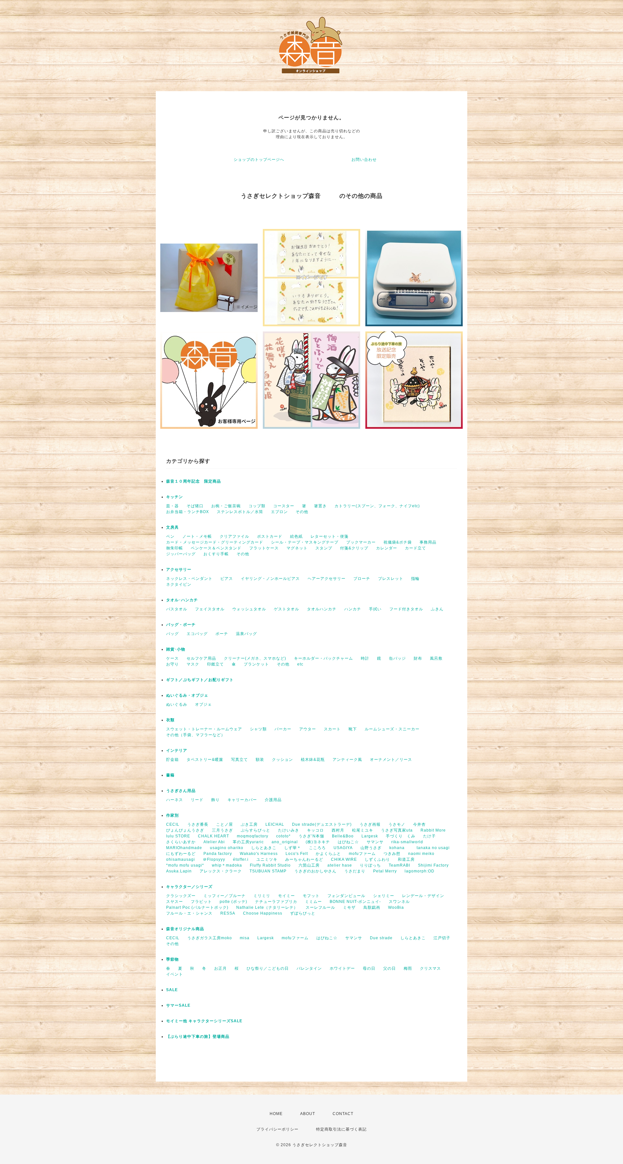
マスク (193, 664)
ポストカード (269, 536)
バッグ (172, 633)
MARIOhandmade (184, 848)
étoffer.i (241, 859)
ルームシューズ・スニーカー (392, 729)
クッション (282, 759)
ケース (172, 658)
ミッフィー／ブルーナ (224, 896)
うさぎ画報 (370, 824)
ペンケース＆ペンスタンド (216, 548)
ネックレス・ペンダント (189, 578)
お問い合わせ (364, 159)
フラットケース (264, 548)
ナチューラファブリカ (276, 901)
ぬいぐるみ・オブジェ (187, 695)
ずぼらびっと (302, 913)
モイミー (286, 896)
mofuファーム (362, 853)
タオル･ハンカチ (182, 600)
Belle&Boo (343, 836)
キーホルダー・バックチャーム (323, 658)
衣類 (170, 720)
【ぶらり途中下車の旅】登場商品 (197, 1036)
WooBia (396, 907)
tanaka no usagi (433, 848)
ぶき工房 (249, 824)
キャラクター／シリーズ (189, 886)
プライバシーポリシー (277, 1129)
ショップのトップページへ (259, 159)
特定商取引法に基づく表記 (341, 1129)
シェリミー (383, 896)
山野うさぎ (371, 848)
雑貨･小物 (175, 649)
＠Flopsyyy (214, 859)
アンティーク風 (347, 759)
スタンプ (323, 548)
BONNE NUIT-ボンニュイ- (355, 901)
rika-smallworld (407, 842)
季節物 (172, 959)
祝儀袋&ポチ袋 (398, 542)
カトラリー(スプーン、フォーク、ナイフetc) (377, 506)
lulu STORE (178, 836)
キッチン (174, 497)
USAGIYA (343, 848)
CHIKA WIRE (344, 859)
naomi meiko (423, 853)
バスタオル (176, 609)
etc (300, 664)
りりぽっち (370, 865)
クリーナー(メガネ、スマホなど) (255, 658)
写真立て (239, 759)
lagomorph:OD (419, 871)
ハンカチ (352, 609)
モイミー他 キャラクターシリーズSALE (204, 1021)
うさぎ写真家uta (397, 830)
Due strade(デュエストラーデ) (322, 824)
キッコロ (315, 830)
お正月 (220, 968)
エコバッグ (197, 633)
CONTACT (343, 1113)
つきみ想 (392, 853)
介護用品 (273, 800)
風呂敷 (436, 658)
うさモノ (396, 824)
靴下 (352, 729)
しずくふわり (377, 859)
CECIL (172, 824)
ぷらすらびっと (255, 830)
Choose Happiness (262, 913)
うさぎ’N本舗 (311, 836)
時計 (365, 658)
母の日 (369, 968)
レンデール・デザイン (423, 896)
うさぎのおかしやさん (315, 871)
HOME (276, 1113)
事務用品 (428, 542)
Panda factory (217, 853)
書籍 (170, 775)
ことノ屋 (224, 824)
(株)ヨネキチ (318, 842)
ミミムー (313, 901)
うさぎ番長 (197, 824)
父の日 (389, 968)
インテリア (176, 750)
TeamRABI (399, 865)
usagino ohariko (226, 848)
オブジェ (203, 704)
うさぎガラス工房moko (209, 938)
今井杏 (419, 824)
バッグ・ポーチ (181, 624)
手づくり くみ (400, 836)
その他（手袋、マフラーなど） (195, 735)
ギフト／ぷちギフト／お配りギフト (200, 680)
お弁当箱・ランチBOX (187, 512)
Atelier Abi (214, 842)
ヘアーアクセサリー (327, 578)
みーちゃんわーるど (304, 859)
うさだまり (354, 871)
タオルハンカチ (321, 609)
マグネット (297, 548)
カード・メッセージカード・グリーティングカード (214, 542)
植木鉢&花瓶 (313, 759)
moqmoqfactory (252, 836)
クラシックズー (181, 896)
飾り (215, 800)
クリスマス (430, 968)
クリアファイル (234, 536)
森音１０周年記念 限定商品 (193, 481)
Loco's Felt (297, 853)
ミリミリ (261, 896)
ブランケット (256, 664)
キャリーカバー (242, 800)
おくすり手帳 (216, 554)
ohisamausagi (180, 859)
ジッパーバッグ (181, 554)
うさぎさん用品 (181, 790)
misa (245, 938)
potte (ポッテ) (233, 901)
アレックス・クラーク (221, 871)
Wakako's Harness (259, 853)
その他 (302, 512)
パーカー (283, 729)
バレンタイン (309, 968)
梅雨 (408, 968)
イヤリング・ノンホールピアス (270, 578)
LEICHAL (274, 824)
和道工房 (406, 859)
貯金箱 (172, 759)
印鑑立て (215, 664)
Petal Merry (385, 871)
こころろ (317, 848)
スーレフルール (320, 907)
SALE (172, 990)
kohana (399, 848)
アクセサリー (178, 569)
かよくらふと (328, 853)
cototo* (283, 836)
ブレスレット (390, 578)
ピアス (226, 578)
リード (197, 800)
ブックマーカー (361, 542)
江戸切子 (442, 938)
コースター (283, 506)
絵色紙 (296, 536)
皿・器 (172, 506)
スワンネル (399, 901)
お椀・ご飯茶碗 (226, 506)
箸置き (320, 506)
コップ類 (257, 506)
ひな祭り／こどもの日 (268, 968)
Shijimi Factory (433, 865)
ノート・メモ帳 (197, 536)
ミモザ (349, 907)
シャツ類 (258, 729)
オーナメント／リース (391, 759)
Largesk (369, 836)
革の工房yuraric (248, 842)
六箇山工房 (309, 865)
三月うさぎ (222, 830)
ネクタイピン (178, 584)
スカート (332, 729)
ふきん (437, 609)
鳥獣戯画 (371, 907)
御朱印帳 (174, 548)
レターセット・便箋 (329, 536)
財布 (418, 658)
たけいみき (288, 830)
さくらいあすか (181, 842)
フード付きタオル (406, 609)
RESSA (227, 913)
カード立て (415, 548)
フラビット (201, 901)
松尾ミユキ (362, 830)
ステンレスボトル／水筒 (240, 512)
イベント (174, 974)
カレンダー (386, 548)
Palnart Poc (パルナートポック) (197, 907)
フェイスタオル (210, 609)
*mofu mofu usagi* (185, 865)
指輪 (415, 578)
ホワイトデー (342, 968)
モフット (311, 896)
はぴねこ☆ (348, 842)
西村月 (338, 830)
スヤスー (174, 901)
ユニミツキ (266, 859)
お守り (172, 664)
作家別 (172, 815)
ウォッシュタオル (249, 609)
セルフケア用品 (201, 658)
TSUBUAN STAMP (268, 871)
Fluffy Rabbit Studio (270, 865)
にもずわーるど (181, 853)
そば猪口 (195, 506)
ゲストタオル (286, 609)
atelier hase (339, 865)
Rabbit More (433, 830)
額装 (260, 759)
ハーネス (174, 800)
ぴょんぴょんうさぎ (185, 830)
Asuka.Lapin (179, 871)
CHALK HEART (213, 836)
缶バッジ (397, 658)
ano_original (285, 842)
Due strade (381, 938)
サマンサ (375, 842)
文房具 (172, 527)
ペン (170, 536)
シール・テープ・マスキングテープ (304, 542)
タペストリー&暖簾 (205, 759)
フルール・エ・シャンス (189, 913)
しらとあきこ (263, 848)
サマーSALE (178, 1005)
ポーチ (221, 633)
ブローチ (361, 578)
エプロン (279, 512)
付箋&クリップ (354, 548)
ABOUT (307, 1113)
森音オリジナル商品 (185, 929)
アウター (307, 729)
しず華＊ (292, 848)
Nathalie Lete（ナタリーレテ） (267, 907)
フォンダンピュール (346, 896)
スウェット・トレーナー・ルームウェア (204, 729)
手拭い (375, 609)
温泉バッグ (246, 633)
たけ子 (429, 836)
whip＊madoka (227, 865)
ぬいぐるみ (176, 704)
